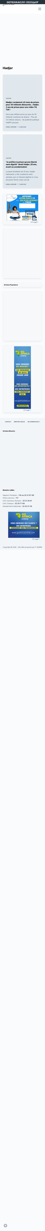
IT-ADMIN (38, 547)
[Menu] (39, 8)
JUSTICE (8, 98)
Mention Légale (19, 421)
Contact (8, 421)
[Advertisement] (22, 37)
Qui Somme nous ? (34, 421)
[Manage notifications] (5, 1225)
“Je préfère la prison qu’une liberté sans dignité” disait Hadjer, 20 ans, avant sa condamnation (21, 164)
